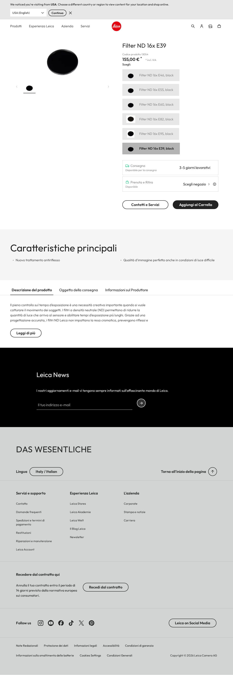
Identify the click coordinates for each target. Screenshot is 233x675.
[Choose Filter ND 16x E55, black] (150, 90)
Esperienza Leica (41, 26)
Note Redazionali (27, 645)
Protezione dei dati (56, 645)
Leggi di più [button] (25, 333)
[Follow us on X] (81, 623)
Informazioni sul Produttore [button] (126, 290)
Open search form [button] (193, 26)
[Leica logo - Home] (116, 26)
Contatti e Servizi (145, 204)
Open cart (219, 26)
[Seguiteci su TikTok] (71, 623)
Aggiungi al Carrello (195, 204)
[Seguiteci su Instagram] (40, 623)
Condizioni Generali (119, 655)
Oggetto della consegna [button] (78, 290)
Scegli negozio (194, 184)
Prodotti (16, 26)
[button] (29, 88)
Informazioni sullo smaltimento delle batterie (45, 655)
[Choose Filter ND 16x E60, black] (150, 105)
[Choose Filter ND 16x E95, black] (150, 134)
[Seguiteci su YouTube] (50, 623)
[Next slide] (108, 87)
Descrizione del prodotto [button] (32, 290)
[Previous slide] (16, 87)
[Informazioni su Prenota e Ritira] (214, 184)
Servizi (85, 26)
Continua (57, 13)
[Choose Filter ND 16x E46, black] (150, 75)
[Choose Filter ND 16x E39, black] (151, 149)
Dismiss (70, 13)
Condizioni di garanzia (139, 645)
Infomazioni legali (85, 645)
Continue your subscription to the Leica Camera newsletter (141, 403)
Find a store (210, 26)
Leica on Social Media (192, 623)
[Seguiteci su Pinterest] (91, 623)
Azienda (67, 26)
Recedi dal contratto (105, 587)
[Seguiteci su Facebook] (61, 623)
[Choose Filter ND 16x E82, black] (150, 119)
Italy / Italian (46, 471)
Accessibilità (111, 645)
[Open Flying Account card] (201, 26)
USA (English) (21, 13)
